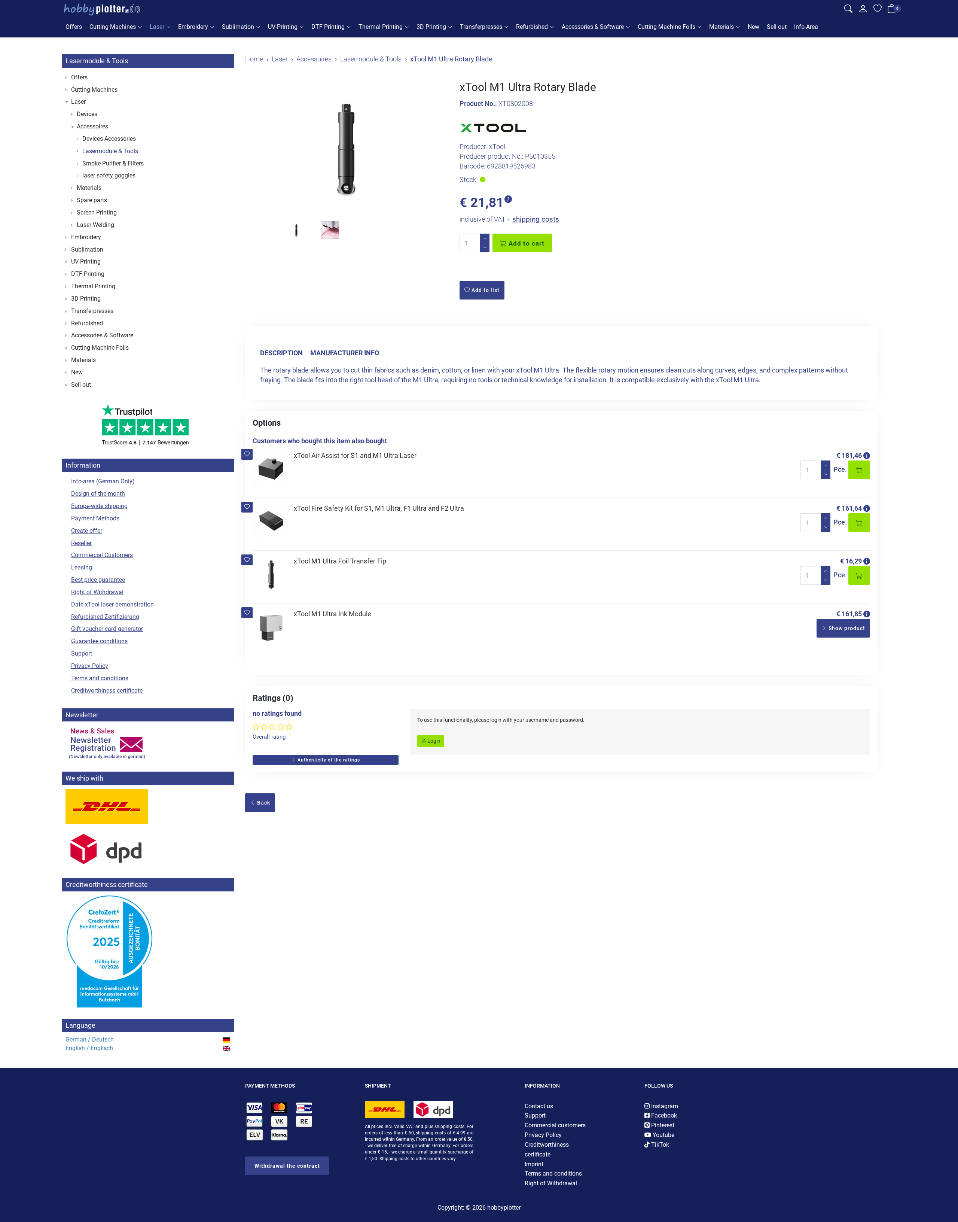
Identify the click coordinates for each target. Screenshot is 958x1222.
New (753, 26)
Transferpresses (481, 26)
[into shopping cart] (859, 469)
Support (81, 653)
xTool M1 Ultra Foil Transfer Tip (340, 561)
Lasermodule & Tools (96, 61)
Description (281, 353)
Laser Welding (95, 224)
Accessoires (92, 126)
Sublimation (238, 26)
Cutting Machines (112, 26)
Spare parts (92, 200)
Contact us (539, 1106)
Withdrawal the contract (287, 1166)
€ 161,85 (849, 614)
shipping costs (535, 219)
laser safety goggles (108, 175)
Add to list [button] (485, 290)
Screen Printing (97, 212)
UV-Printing (283, 26)
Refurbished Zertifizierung (105, 616)
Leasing (81, 567)
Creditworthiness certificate (107, 690)
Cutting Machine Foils (666, 26)
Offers (73, 26)
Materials (721, 26)
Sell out (777, 26)
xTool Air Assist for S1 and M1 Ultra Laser (355, 455)
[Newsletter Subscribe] (147, 742)
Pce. (840, 469)
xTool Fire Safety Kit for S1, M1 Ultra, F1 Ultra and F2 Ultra (379, 508)
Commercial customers (555, 1125)
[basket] (891, 10)
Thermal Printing (381, 26)
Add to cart (525, 243)
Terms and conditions (99, 678)
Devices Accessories (109, 138)
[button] (247, 454)
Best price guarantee (98, 579)
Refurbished (532, 26)
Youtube (662, 1135)
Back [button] (263, 803)
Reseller (81, 543)
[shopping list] (877, 10)
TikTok (659, 1144)
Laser (157, 26)
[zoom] (347, 148)
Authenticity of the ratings (328, 760)
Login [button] (433, 741)
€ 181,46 (849, 455)
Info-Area (806, 26)
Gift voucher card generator (107, 628)
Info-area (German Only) (103, 481)
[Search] (848, 10)
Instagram (664, 1106)
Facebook (663, 1115)
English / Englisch (89, 1048)
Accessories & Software (593, 26)
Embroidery (193, 26)
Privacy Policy (89, 665)
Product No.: (478, 103)
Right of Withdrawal (97, 592)
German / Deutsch (89, 1039)
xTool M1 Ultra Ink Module (332, 614)
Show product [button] (846, 628)
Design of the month (98, 493)
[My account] (863, 10)
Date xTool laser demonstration (112, 604)
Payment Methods (95, 518)
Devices (87, 114)
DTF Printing (328, 26)
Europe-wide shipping (99, 506)
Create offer (86, 530)
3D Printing (431, 26)
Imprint (534, 1164)
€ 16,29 (851, 561)
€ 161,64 (849, 508)
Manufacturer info (344, 353)
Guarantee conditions (99, 641)
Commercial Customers (102, 555)
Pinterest (662, 1125)
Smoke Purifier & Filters (113, 163)
